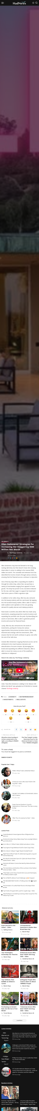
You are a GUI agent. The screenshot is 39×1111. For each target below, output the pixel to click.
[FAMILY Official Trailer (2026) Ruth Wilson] (6, 772)
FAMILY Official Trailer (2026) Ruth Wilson (23, 771)
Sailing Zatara (8, 929)
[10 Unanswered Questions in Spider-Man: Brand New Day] (29, 917)
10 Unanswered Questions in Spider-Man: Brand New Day (28, 927)
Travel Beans (8, 1013)
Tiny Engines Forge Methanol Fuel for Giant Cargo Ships (18, 847)
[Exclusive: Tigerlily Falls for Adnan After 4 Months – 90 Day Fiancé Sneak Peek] (10, 1092)
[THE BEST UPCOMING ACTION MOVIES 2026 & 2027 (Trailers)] (6, 795)
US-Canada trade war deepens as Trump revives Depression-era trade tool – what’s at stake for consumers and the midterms (24, 1070)
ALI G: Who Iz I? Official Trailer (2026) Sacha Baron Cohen (18, 844)
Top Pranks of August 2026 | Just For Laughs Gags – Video (19, 891)
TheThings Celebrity (15, 553)
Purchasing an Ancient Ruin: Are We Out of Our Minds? (9, 1009)
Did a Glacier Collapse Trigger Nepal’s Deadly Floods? (18, 851)
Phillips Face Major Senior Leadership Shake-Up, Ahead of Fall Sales (24, 1058)
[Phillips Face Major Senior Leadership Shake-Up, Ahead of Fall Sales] (6, 1060)
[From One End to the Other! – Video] (10, 917)
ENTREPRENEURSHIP (26, 697)
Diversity (12, 697)
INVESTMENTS (8, 699)
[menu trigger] (3, 3)
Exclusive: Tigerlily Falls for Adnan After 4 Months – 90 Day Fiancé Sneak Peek (9, 1102)
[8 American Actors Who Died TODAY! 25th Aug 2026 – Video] (29, 944)
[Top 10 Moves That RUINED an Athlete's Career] (10, 971)
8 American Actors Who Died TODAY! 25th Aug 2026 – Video (28, 954)
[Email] (17, 558)
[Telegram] (15, 558)
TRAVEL (4, 920)
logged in (14, 752)
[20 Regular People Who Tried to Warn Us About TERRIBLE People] (29, 971)
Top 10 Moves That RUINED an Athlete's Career (8, 981)
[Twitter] (10, 558)
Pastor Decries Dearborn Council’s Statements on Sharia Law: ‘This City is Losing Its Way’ (24, 806)
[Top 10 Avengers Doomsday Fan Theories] (10, 944)
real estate (21, 699)
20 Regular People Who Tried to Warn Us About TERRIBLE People (28, 981)
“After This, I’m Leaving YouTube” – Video (23, 818)
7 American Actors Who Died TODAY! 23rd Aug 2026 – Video (28, 1009)
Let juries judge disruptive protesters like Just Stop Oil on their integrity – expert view (28, 1102)
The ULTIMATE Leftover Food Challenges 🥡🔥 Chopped (18, 878)
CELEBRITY (4, 541)
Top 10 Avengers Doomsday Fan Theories (9, 953)
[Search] (36, 3)
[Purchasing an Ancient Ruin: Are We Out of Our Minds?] (10, 998)
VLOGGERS (5, 922)
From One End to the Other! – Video (8, 926)
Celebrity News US (28, 959)
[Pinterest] (13, 558)
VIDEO (10, 920)
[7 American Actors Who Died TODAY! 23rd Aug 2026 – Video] (29, 998)
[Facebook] (8, 558)
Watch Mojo (26, 931)
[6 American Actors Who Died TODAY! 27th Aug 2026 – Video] (6, 784)
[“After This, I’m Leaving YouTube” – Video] (6, 819)
